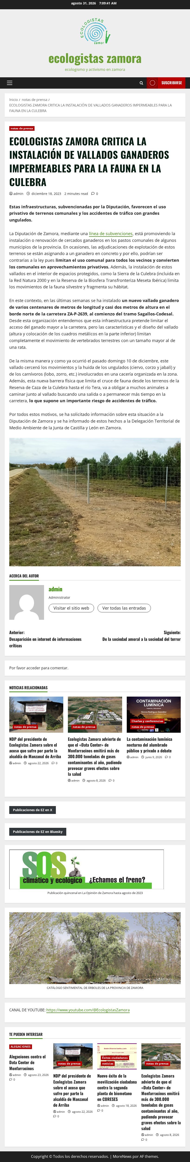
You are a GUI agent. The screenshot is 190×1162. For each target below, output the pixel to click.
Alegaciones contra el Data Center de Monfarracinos (27, 1062)
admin (18, 193)
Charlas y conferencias (147, 721)
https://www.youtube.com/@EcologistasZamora (88, 1009)
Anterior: (45, 639)
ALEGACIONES (21, 1047)
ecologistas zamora (95, 57)
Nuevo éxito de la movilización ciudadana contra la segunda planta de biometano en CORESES (117, 1087)
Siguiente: (141, 635)
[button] (10, 83)
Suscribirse (172, 82)
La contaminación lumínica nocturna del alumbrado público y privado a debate (149, 745)
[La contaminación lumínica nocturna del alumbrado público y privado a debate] (154, 715)
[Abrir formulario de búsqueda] (141, 82)
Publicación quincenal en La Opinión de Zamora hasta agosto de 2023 (95, 893)
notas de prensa (22, 128)
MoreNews (122, 1156)
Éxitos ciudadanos (115, 1058)
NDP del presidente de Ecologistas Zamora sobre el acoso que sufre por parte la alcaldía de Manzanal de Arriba (35, 748)
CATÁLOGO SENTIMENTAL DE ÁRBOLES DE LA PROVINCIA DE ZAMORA (95, 988)
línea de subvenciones (111, 233)
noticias (107, 1063)
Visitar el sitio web (71, 608)
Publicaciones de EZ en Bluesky (38, 831)
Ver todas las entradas (124, 608)
